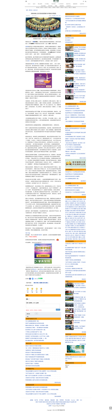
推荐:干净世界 (39, 402)
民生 (71, 233)
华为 (72, 214)
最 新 (34, 3)
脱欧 (66, 218)
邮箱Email (67, 365)
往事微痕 (77, 205)
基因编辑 (82, 223)
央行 (69, 218)
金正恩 (78, 208)
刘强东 (79, 222)
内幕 (80, 212)
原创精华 (62, 5)
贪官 (68, 214)
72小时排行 (61, 3)
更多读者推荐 (58, 396)
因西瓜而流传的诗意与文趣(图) (72, 16)
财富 (83, 220)
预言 (71, 239)
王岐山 (81, 208)
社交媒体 (75, 216)
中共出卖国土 (82, 205)
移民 (70, 231)
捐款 (57, 400)
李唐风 (77, 338)
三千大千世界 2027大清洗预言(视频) (73, 147)
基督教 (27, 46)
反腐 (77, 214)
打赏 (54, 15)
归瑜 (83, 336)
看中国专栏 (39, 234)
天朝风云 (67, 356)
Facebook (73, 400)
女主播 (82, 229)
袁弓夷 (66, 206)
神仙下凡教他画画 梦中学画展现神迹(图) (34, 356)
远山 (68, 338)
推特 (78, 400)
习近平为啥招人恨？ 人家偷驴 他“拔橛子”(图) (36, 373)
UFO (70, 208)
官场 (82, 214)
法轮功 (78, 225)
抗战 (66, 235)
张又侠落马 (67, 40)
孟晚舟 (68, 210)
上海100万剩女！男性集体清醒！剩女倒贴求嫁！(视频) (80, 311)
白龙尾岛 (82, 227)
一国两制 (69, 216)
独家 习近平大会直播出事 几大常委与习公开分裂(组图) (38, 375)
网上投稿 (67, 400)
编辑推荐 (75, 3)
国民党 (80, 206)
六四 (84, 201)
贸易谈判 (83, 210)
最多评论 (68, 3)
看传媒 (61, 402)
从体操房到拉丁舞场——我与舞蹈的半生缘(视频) (36, 327)
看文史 (66, 7)
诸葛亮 (74, 237)
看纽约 (58, 7)
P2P (76, 223)
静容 (70, 340)
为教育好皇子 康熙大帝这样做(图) (33, 350)
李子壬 (81, 340)
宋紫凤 (66, 336)
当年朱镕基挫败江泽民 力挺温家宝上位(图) (75, 136)
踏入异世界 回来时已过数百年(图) (73, 24)
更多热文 (84, 194)
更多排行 (84, 279)
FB (78, 216)
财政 (81, 220)
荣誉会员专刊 (70, 14)
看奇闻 (74, 7)
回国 (85, 231)
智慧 (84, 237)
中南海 (77, 212)
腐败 (75, 214)
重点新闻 (40, 3)
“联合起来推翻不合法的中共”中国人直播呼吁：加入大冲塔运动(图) (40, 371)
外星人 (76, 239)
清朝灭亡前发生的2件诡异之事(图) (33, 345)
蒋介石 (72, 235)
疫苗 (71, 205)
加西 (64, 403)
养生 (84, 239)
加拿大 (83, 216)
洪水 (73, 205)
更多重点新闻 (83, 101)
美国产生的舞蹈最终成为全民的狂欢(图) (34, 323)
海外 (74, 233)
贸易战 (74, 201)
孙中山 (69, 235)
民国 (82, 233)
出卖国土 (67, 203)
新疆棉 (82, 203)
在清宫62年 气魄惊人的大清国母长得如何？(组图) (36, 354)
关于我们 (41, 400)
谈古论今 (35, 10)
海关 (77, 231)
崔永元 (73, 212)
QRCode (36, 278)
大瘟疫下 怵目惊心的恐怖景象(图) (73, 260)
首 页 (29, 3)
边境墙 (74, 210)
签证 (82, 231)
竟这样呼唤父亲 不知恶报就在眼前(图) (74, 112)
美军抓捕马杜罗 (69, 42)
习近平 (77, 201)
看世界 (62, 7)
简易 (74, 336)
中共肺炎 (67, 199)
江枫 (78, 340)
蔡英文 (74, 222)
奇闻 (74, 239)
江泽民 (70, 212)
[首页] (56, 2)
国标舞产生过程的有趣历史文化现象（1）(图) (36, 338)
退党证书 (68, 402)
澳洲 (80, 233)
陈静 (75, 338)
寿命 (80, 239)
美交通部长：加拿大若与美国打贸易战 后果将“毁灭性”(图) (79, 85)
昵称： (28, 299)
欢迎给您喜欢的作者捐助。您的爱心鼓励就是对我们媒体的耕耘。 (40, 239)
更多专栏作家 (83, 344)
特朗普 (80, 199)
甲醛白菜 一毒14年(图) (70, 151)
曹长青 (69, 342)
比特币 (78, 218)
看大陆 (37, 7)
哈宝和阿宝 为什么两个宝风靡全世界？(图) (35, 329)
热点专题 (43, 5)
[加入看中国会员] (43, 257)
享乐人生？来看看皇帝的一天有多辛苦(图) (75, 115)
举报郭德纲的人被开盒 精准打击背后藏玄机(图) (36, 380)
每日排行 (54, 3)
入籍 (66, 233)
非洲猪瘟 (71, 223)
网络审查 (82, 225)
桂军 (85, 233)
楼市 (78, 220)
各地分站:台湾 (50, 403)
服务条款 (47, 400)
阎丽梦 (75, 208)
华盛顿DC (58, 403)
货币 (82, 218)
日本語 (62, 405)
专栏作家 (50, 5)
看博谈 (54, 7)
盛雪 (83, 338)
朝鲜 (81, 216)
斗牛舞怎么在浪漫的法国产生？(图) (33, 331)
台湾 (71, 222)
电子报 (36, 400)
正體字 (50, 405)
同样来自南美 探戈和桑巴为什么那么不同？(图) (36, 334)
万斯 (77, 210)
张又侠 (81, 201)
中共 (72, 208)
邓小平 (79, 235)
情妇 (70, 214)
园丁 (81, 338)
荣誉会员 (34, 269)
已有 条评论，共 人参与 (32, 302)
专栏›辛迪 (27, 233)
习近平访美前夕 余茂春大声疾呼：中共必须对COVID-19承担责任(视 (80, 305)
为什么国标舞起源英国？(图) (32, 321)
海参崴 (68, 222)
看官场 (42, 7)
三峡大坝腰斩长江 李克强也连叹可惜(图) (74, 121)
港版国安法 (71, 206)
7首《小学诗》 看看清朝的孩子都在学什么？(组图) (37, 348)
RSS (81, 400)
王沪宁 (66, 212)
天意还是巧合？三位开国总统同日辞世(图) (75, 18)
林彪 (83, 235)
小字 (59, 15)
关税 (71, 210)
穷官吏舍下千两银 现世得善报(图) (33, 352)
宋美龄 (76, 235)
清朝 (34, 41)
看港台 (50, 7)
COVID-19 (70, 201)
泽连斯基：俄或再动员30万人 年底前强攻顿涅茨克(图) (80, 79)
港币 (72, 220)
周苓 (72, 338)
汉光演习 (76, 206)
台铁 (75, 203)
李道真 (80, 336)
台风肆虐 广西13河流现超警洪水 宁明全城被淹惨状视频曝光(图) (80, 49)
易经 (77, 237)
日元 (70, 220)
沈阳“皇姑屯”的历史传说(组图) (32, 365)
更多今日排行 (83, 158)
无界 (75, 402)
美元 (76, 218)
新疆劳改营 (73, 229)
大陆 (74, 223)
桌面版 (31, 400)
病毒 (66, 201)
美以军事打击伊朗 (69, 38)
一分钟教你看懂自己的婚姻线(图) (73, 149)
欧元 (68, 220)
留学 (75, 231)
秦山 (68, 340)
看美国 (46, 7)
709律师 (72, 225)
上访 (75, 225)
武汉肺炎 (74, 199)
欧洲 (62, 403)
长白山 (77, 227)
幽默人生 (81, 237)
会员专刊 (68, 5)
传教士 (33, 63)
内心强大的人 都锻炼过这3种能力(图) (73, 268)
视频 (56, 5)
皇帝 (71, 237)
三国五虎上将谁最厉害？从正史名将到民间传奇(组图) (80, 91)
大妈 (83, 222)
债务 (71, 218)
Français (54, 405)
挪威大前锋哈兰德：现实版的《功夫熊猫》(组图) (36, 325)
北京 (77, 222)
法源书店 (50, 402)
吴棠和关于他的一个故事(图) (32, 363)
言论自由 (78, 229)
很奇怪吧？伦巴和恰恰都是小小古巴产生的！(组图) (37, 336)
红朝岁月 (81, 356)
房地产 (75, 220)
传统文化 (70, 358)
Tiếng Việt (58, 405)
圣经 (29, 60)
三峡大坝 (79, 203)
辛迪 (72, 342)
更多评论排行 (58, 382)
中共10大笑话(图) (69, 266)
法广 (72, 216)
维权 (69, 225)
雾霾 (79, 223)
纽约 (55, 403)
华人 (68, 231)
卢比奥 (84, 199)
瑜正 (76, 340)
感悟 (66, 239)
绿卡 (69, 233)
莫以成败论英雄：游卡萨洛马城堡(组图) (34, 340)
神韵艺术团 (45, 402)
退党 (83, 206)
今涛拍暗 (71, 336)
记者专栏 (82, 3)
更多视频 (84, 332)
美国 (79, 210)
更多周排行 (83, 181)
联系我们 (62, 400)
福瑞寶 (64, 402)
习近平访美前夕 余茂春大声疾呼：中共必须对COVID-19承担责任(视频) (41, 389)
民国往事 (72, 356)
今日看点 (47, 3)
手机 (69, 239)
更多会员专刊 (83, 33)
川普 (78, 199)
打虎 (80, 214)
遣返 (80, 231)
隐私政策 (53, 400)
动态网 (72, 402)
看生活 (70, 7)
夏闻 (70, 338)
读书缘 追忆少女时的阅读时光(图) (73, 31)
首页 (27, 10)
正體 (83, 1)
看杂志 (54, 402)
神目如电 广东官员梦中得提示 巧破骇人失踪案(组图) (37, 359)
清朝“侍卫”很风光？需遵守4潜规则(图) (34, 361)
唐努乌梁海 (73, 227)
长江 (69, 205)
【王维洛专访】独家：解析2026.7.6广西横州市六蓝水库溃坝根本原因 (80, 299)
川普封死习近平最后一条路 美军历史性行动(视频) (36, 377)
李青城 (72, 340)
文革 (82, 239)
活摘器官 (72, 203)
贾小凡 (77, 336)
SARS (69, 229)
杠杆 (73, 218)
